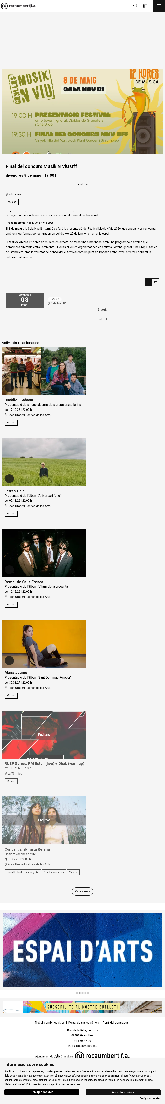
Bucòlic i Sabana (19, 400)
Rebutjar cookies (42, 1092)
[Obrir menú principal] (159, 6)
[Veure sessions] (148, 282)
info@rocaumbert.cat (82, 1046)
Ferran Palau (16, 491)
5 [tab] (88, 993)
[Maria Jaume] (44, 643)
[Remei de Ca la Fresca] (44, 552)
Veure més (82, 891)
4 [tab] (85, 993)
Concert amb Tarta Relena (27, 849)
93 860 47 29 (82, 1041)
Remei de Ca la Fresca (24, 582)
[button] (9, 387)
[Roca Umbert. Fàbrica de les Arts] (17, 6)
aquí (77, 1084)
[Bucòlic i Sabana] (44, 370)
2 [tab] (80, 993)
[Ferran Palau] (44, 461)
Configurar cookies (150, 1098)
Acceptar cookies (123, 1092)
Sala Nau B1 (15, 194)
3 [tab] (82, 993)
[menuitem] (50, 1022)
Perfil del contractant (116, 1022)
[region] (82, 113)
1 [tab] (77, 993)
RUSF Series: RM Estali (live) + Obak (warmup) (44, 763)
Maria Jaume (16, 672)
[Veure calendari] (155, 282)
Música (12, 202)
